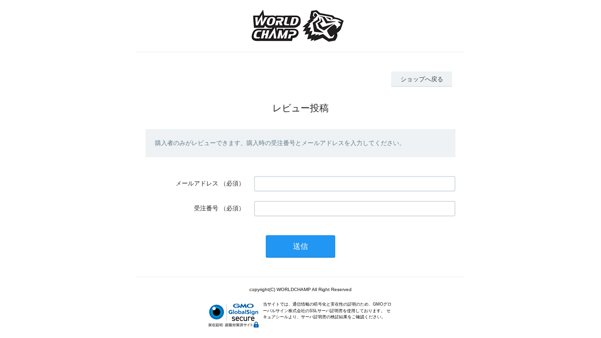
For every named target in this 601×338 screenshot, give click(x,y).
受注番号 (206, 208)
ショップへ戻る (422, 79)
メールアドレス (197, 183)
